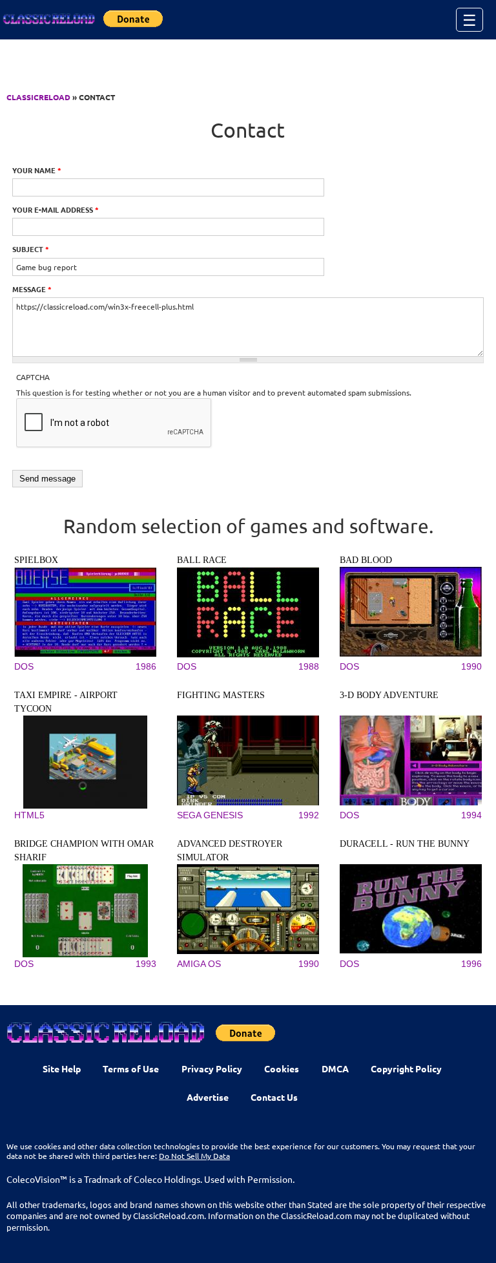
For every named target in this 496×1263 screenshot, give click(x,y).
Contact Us (274, 1097)
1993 (146, 964)
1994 (471, 815)
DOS (24, 666)
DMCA (335, 1068)
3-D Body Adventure (389, 695)
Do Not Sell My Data (194, 1156)
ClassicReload (38, 97)
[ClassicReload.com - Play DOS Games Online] (48, 19)
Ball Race (202, 560)
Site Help (62, 1068)
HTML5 (29, 815)
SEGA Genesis (210, 815)
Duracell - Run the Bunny (405, 844)
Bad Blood (366, 560)
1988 (308, 666)
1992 (308, 815)
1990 (471, 666)
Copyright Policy (406, 1068)
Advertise (208, 1097)
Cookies (281, 1068)
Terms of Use (131, 1068)
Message (32, 289)
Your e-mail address (55, 209)
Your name (36, 170)
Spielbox (36, 560)
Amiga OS (199, 964)
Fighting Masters (221, 695)
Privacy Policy (211, 1068)
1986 (146, 666)
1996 (471, 964)
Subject (30, 249)
